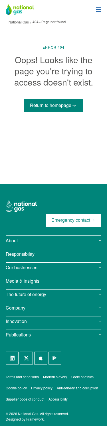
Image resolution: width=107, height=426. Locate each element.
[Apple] (40, 358)
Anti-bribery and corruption (77, 387)
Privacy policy (42, 387)
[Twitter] (26, 358)
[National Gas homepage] (24, 9)
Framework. (35, 419)
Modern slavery (55, 376)
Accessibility (58, 399)
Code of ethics (82, 376)
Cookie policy (16, 387)
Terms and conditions (22, 376)
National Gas (19, 21)
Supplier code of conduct (25, 399)
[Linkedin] (12, 358)
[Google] (55, 358)
